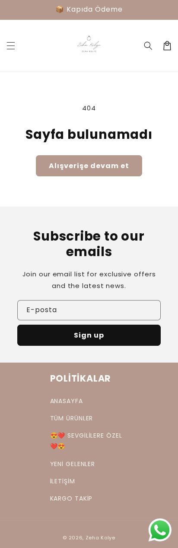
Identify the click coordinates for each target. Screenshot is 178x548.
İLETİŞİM (62, 481)
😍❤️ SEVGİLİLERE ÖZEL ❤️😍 (86, 441)
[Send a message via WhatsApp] (160, 530)
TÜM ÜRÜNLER (71, 418)
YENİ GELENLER (72, 464)
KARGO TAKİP (71, 498)
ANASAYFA (66, 401)
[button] (10, 45)
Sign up (89, 335)
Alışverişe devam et (89, 166)
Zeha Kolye (100, 537)
